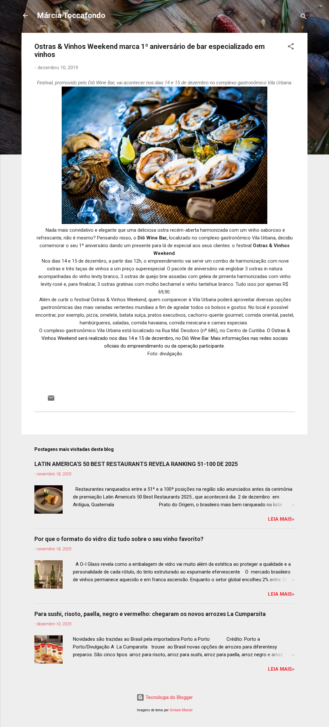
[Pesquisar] (303, 17)
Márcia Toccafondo (71, 15)
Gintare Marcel (181, 710)
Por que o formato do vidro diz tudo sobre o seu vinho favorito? (118, 539)
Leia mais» (281, 519)
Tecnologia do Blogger (168, 697)
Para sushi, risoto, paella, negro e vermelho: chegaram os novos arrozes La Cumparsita (150, 613)
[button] (291, 47)
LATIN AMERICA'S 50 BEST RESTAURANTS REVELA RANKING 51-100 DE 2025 (136, 464)
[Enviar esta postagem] (51, 400)
